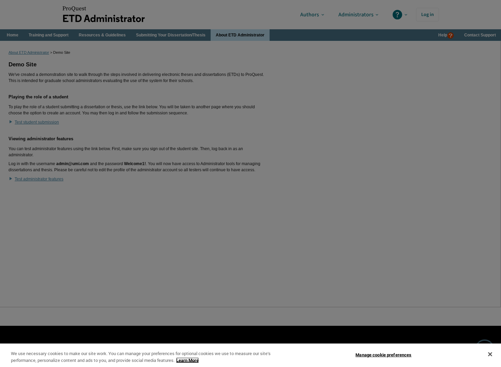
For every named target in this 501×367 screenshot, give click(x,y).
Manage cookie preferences (383, 354)
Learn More (187, 360)
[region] (250, 355)
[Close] (490, 354)
